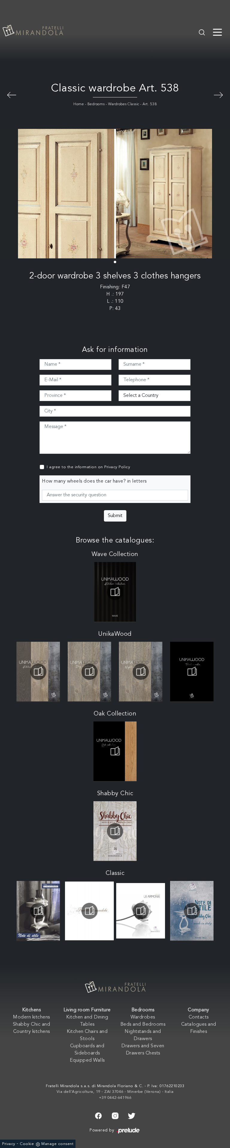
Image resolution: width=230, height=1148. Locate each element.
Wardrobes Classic (123, 104)
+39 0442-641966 (115, 1098)
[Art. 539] (11, 94)
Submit (115, 515)
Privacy (8, 1144)
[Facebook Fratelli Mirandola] (98, 1115)
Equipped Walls (87, 1060)
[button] (115, 262)
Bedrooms (96, 104)
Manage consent (57, 1144)
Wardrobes (143, 1017)
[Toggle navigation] (217, 32)
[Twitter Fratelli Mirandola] (131, 1115)
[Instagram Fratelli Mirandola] (115, 1115)
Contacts (199, 1017)
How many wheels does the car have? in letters (94, 481)
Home (78, 104)
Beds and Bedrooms (143, 1024)
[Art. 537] (218, 94)
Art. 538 (150, 104)
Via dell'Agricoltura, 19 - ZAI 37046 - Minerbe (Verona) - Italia (115, 1092)
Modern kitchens (31, 1017)
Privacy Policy (117, 467)
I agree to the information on (88, 467)
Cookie (27, 1144)
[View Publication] (115, 592)
